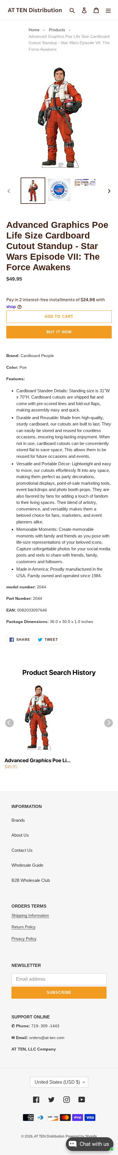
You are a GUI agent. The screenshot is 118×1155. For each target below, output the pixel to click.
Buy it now (59, 332)
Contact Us (22, 850)
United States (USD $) (57, 1082)
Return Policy (23, 927)
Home (34, 29)
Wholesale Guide (27, 865)
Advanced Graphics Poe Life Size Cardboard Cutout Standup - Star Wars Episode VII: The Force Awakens (38, 760)
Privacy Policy (23, 938)
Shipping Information (30, 915)
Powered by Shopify (81, 1136)
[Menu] (108, 10)
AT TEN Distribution (49, 1136)
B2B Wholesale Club (30, 880)
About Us (20, 835)
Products (57, 29)
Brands (18, 820)
